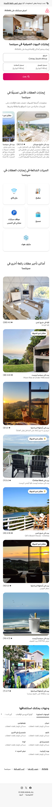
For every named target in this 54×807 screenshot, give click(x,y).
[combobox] (26, 58)
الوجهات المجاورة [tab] (42, 714)
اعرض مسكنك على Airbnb (16, 10)
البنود (21, 795)
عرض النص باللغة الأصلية (13, 3)
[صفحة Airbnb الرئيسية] (47, 11)
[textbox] (37, 68)
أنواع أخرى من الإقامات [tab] (24, 714)
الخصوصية (29, 795)
